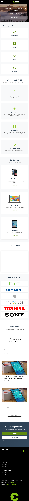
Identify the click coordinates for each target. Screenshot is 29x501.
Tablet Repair (4, 466)
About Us (3, 452)
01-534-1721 (13, 482)
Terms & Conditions (5, 472)
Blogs (3, 455)
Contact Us (4, 453)
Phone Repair (4, 462)
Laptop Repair (4, 464)
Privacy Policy (4, 474)
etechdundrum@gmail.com (11, 484)
